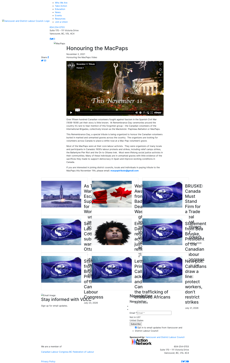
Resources (60, 18)
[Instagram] (54, 39)
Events (58, 15)
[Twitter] (52, 39)
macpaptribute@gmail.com (124, 170)
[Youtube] (187, 361)
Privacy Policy (48, 361)
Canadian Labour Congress (55, 351)
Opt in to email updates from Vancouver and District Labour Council (158, 329)
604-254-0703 (57, 27)
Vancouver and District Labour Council (164, 337)
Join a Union (61, 22)
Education (60, 9)
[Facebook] (50, 39)
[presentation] (61, 194)
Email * (133, 313)
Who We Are (61, 2)
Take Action (61, 6)
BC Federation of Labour (81, 351)
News (58, 12)
